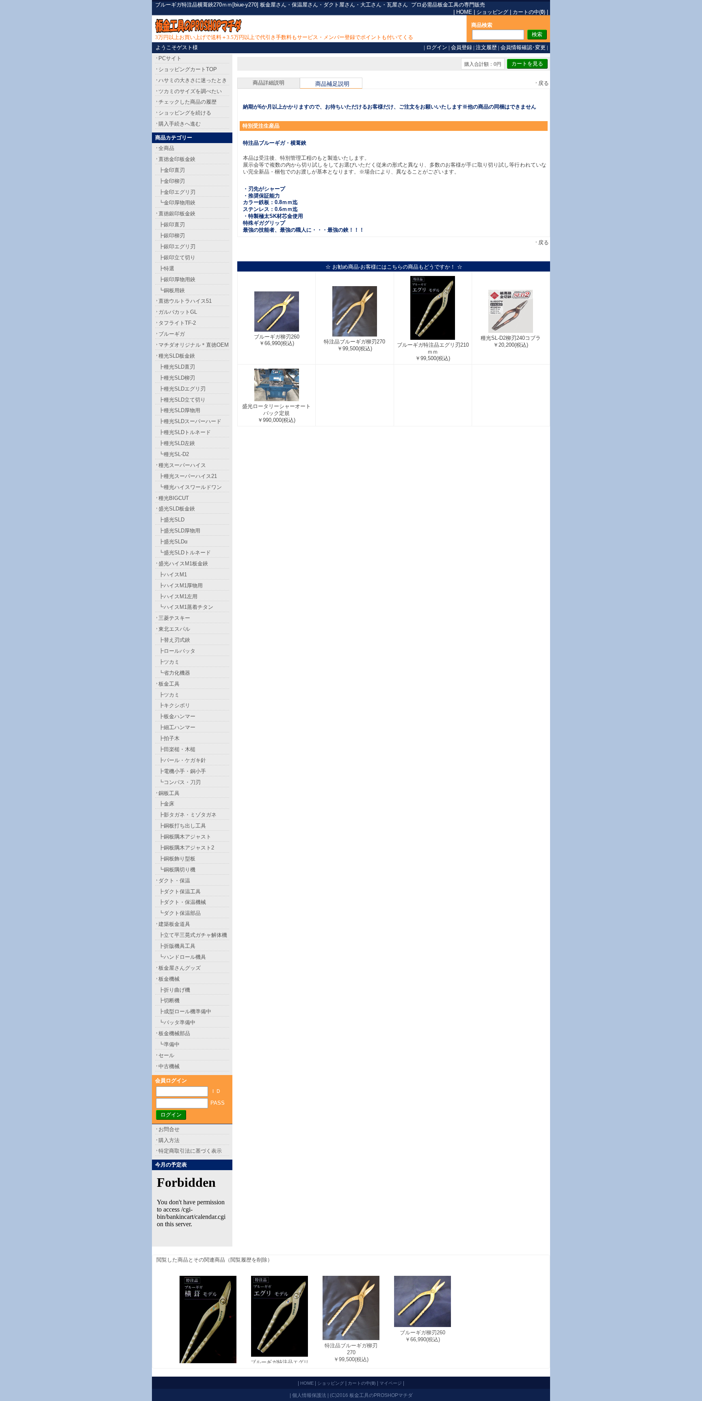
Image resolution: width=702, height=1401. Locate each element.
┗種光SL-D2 (173, 454)
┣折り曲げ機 (174, 990)
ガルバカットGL (177, 312)
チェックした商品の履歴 (187, 102)
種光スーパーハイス (182, 465)
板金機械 (169, 979)
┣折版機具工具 (176, 946)
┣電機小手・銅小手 (182, 771)
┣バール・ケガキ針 (182, 760)
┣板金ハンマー (176, 716)
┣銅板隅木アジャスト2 (186, 848)
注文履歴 (486, 47)
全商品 (166, 148)
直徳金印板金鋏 (176, 159)
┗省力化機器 (174, 673)
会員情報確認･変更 (523, 47)
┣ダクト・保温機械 (182, 902)
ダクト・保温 (174, 881)
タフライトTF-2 (177, 323)
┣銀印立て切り (176, 257)
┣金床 (166, 804)
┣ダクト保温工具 (179, 891)
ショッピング (492, 12)
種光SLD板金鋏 (176, 356)
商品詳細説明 (268, 83)
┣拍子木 (169, 738)
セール (166, 1055)
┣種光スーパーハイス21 (187, 476)
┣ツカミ (169, 662)
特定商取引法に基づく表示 (190, 1151)
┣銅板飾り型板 (176, 859)
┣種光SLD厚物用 (179, 410)
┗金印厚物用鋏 (176, 203)
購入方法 (169, 1140)
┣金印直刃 (171, 170)
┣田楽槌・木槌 (176, 749)
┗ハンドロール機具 (182, 957)
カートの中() (529, 12)
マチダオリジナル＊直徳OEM (193, 345)
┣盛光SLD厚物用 (179, 531)
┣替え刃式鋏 (174, 640)
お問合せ (169, 1129)
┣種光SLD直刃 (176, 367)
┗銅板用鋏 (171, 290)
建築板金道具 (174, 924)
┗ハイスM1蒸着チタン (185, 607)
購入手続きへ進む (179, 124)
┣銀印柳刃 (171, 235)
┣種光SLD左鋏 (176, 443)
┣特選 (166, 268)
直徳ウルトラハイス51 (185, 301)
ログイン (436, 47)
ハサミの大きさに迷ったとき (192, 80)
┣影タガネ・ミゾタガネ (187, 815)
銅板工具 (169, 793)
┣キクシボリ (174, 705)
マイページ (390, 1383)
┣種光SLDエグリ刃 (182, 389)
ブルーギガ (171, 334)
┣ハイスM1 (172, 574)
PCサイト (170, 58)
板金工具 (169, 684)
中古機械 (169, 1066)
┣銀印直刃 (171, 225)
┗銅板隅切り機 (176, 870)
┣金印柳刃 (171, 181)
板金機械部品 (174, 1033)
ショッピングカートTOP (187, 69)
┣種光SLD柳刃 (176, 378)
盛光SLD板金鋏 (176, 509)
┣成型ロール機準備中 (184, 1011)
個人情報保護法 (309, 1395)
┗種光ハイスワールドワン (190, 487)
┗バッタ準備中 (176, 1022)
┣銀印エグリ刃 (176, 246)
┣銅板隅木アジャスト (184, 837)
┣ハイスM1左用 (177, 596)
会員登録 (461, 47)
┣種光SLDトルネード (184, 432)
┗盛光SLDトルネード (184, 553)
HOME (464, 12)
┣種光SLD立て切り (182, 400)
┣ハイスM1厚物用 (180, 585)
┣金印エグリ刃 (176, 192)
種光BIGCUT (173, 498)
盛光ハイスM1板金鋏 (183, 563)
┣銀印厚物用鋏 (176, 279)
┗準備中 (169, 1044)
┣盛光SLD (171, 520)
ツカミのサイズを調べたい (190, 91)
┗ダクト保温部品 (179, 913)
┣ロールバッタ (176, 651)
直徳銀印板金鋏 (176, 214)
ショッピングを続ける (184, 113)
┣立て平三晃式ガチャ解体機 (192, 935)
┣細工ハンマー (176, 727)
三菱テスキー (174, 618)
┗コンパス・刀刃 (179, 782)
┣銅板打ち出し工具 (182, 826)
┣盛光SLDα (173, 542)
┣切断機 (169, 1000)
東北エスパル (174, 629)
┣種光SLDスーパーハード (189, 421)
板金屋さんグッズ (179, 968)
